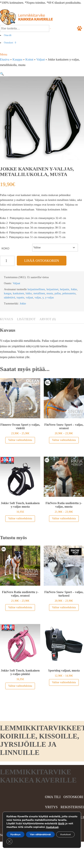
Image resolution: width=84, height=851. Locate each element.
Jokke (74, 289)
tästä (61, 823)
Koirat (29, 59)
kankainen (18, 293)
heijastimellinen (36, 289)
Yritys (51, 807)
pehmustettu (69, 293)
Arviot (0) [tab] (47, 319)
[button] (2, 74)
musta (49, 293)
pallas (58, 293)
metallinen (39, 293)
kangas (7, 293)
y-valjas (49, 297)
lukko (29, 293)
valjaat (29, 297)
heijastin (64, 289)
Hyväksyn (15, 834)
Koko (5, 248)
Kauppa (17, 59)
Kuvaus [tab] (6, 319)
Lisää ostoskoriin (41, 261)
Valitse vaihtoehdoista (20, 440)
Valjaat (40, 59)
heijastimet (52, 289)
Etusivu (4, 59)
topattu (20, 297)
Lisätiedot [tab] (26, 319)
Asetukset (52, 827)
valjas (38, 297)
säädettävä (9, 297)
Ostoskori (10, 42)
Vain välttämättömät (40, 834)
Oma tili (7, 35)
